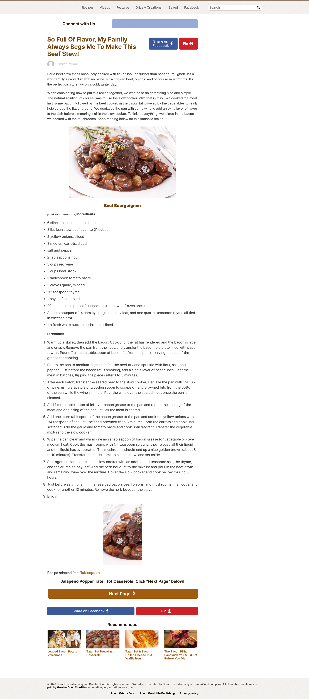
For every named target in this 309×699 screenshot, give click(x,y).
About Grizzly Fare (122, 693)
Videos (105, 7)
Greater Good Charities (72, 687)
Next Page (120, 593)
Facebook (191, 7)
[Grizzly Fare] (61, 7)
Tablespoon (90, 572)
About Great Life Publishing (157, 693)
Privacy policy (189, 693)
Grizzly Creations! (149, 7)
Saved (173, 7)
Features (122, 7)
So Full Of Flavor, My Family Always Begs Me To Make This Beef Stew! (91, 46)
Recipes (88, 7)
